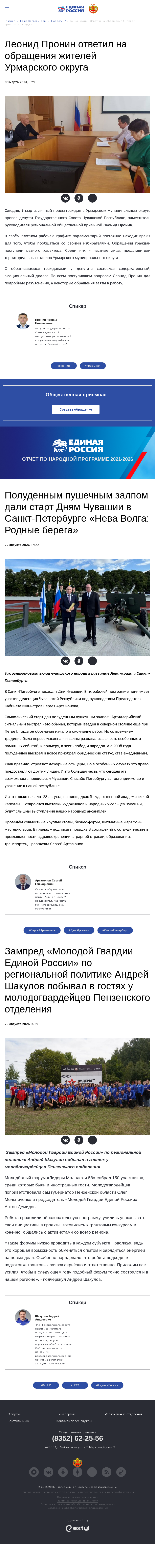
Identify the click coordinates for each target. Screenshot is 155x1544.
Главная (10, 20)
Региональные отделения (123, 1414)
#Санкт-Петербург (115, 930)
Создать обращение (76, 409)
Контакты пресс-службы (74, 1421)
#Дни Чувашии (79, 930)
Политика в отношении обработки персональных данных (78, 1504)
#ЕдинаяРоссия (107, 1385)
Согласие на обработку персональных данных (77, 1507)
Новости (57, 20)
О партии (14, 1414)
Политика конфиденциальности (77, 1500)
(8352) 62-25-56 (77, 1438)
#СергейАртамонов (42, 930)
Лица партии (65, 1414)
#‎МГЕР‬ (46, 1385)
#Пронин (64, 365)
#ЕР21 (75, 1385)
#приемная (93, 365)
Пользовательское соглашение (77, 1496)
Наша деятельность (33, 20)
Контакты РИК (18, 1421)
